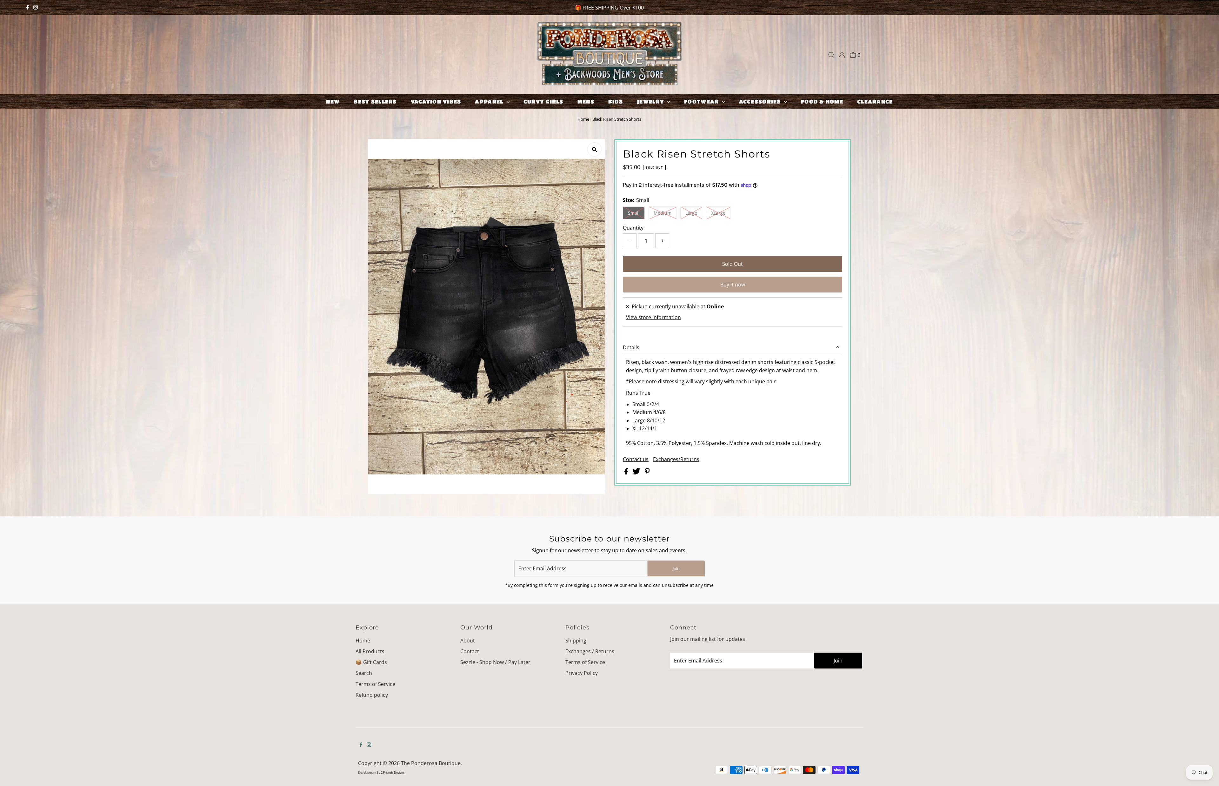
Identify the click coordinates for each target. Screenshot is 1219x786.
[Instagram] (35, 7)
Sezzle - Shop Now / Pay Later (495, 662)
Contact (469, 651)
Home (583, 119)
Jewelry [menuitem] (651, 101)
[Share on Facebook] (626, 472)
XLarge (718, 213)
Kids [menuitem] (615, 101)
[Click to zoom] (594, 149)
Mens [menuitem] (585, 101)
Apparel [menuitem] (490, 101)
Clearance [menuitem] (875, 101)
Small (634, 213)
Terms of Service (375, 684)
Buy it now (732, 284)
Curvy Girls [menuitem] (543, 101)
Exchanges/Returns (676, 459)
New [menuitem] (333, 101)
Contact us (636, 459)
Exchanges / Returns (589, 651)
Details (631, 347)
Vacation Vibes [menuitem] (436, 101)
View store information (653, 317)
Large (691, 213)
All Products (370, 651)
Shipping (575, 640)
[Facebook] (27, 7)
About (467, 640)
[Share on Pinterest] (647, 472)
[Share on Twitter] (637, 472)
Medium (662, 213)
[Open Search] (831, 55)
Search (364, 672)
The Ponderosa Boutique (431, 763)
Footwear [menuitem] (702, 101)
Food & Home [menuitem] (822, 101)
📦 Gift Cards (371, 662)
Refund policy (372, 694)
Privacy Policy (581, 672)
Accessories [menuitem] (761, 101)
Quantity (633, 227)
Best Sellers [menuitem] (375, 101)
